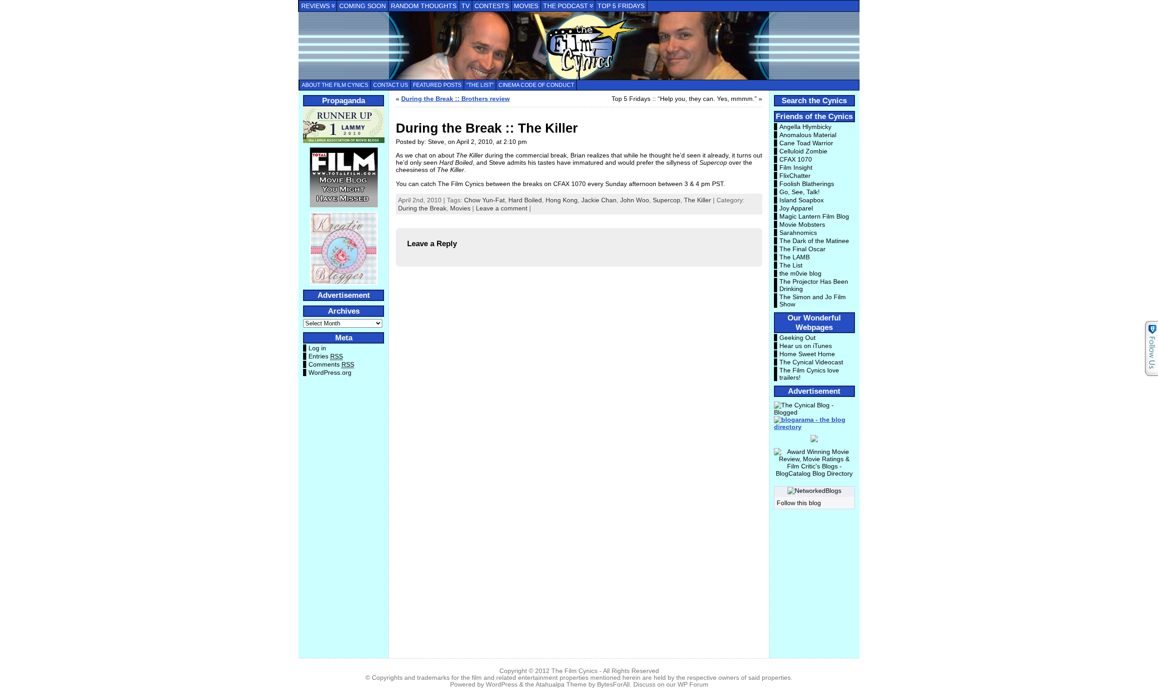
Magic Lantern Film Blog (814, 216)
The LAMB (794, 257)
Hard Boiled (525, 200)
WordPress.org (329, 372)
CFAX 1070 (795, 159)
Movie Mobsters (802, 224)
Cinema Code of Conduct (536, 85)
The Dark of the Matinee (814, 240)
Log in (317, 348)
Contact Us (390, 85)
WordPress (501, 684)
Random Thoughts (423, 6)
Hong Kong (562, 200)
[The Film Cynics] (579, 46)
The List (790, 265)
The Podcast (565, 6)
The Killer (697, 200)
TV (465, 6)
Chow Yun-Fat (484, 200)
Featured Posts (437, 85)
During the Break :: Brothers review (455, 98)
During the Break (422, 208)
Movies (526, 6)
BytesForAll (613, 684)
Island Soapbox (801, 200)
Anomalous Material (807, 134)
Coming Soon (362, 6)
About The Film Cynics (335, 85)
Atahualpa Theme (561, 684)
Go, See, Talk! (799, 192)
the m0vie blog (800, 273)
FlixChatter (795, 175)
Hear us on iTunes (805, 345)
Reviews (315, 6)
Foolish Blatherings (806, 183)
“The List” (480, 85)
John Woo (634, 200)
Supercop (666, 200)
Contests (492, 6)
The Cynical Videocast (811, 362)
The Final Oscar (802, 249)
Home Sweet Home (807, 354)
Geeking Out (797, 337)
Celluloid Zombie (803, 151)
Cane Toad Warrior (806, 143)
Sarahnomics (798, 232)
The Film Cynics (574, 671)
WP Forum (693, 684)
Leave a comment (501, 208)
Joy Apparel (796, 208)
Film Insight (795, 167)
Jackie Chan (599, 200)
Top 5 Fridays (621, 6)
